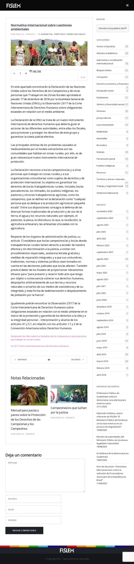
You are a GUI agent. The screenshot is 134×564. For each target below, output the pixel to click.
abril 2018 (112, 374)
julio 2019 (112, 333)
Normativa (47, 34)
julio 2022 (112, 265)
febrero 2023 (112, 245)
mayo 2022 (112, 272)
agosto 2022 (112, 258)
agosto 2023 (112, 224)
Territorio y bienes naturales (69, 34)
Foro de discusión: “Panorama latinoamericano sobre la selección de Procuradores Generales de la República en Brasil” (111, 473)
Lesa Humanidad (112, 124)
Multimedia (112, 131)
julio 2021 (112, 286)
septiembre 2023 (112, 218)
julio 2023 (112, 231)
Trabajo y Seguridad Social (112, 186)
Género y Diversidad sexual (112, 104)
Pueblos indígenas (112, 165)
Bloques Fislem (112, 70)
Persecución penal (112, 158)
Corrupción (112, 76)
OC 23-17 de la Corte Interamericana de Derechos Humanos (40, 346)
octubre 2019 (112, 313)
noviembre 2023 (112, 211)
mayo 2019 (112, 347)
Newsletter (112, 138)
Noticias (112, 151)
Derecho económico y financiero (113, 84)
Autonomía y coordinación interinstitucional (112, 62)
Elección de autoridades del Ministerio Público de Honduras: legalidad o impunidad (112, 440)
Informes (112, 111)
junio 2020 (112, 299)
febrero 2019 (112, 368)
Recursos (112, 172)
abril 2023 (112, 238)
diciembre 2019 (112, 306)
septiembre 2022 (112, 252)
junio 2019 (112, 340)
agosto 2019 (112, 327)
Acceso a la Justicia (112, 46)
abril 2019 (112, 354)
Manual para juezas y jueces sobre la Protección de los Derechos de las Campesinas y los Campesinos (28, 419)
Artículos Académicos (112, 53)
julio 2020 (112, 293)
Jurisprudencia (112, 117)
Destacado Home (112, 90)
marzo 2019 (112, 361)
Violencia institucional (112, 192)
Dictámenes (112, 97)
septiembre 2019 (112, 320)
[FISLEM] (13, 5)
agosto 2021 (112, 279)
